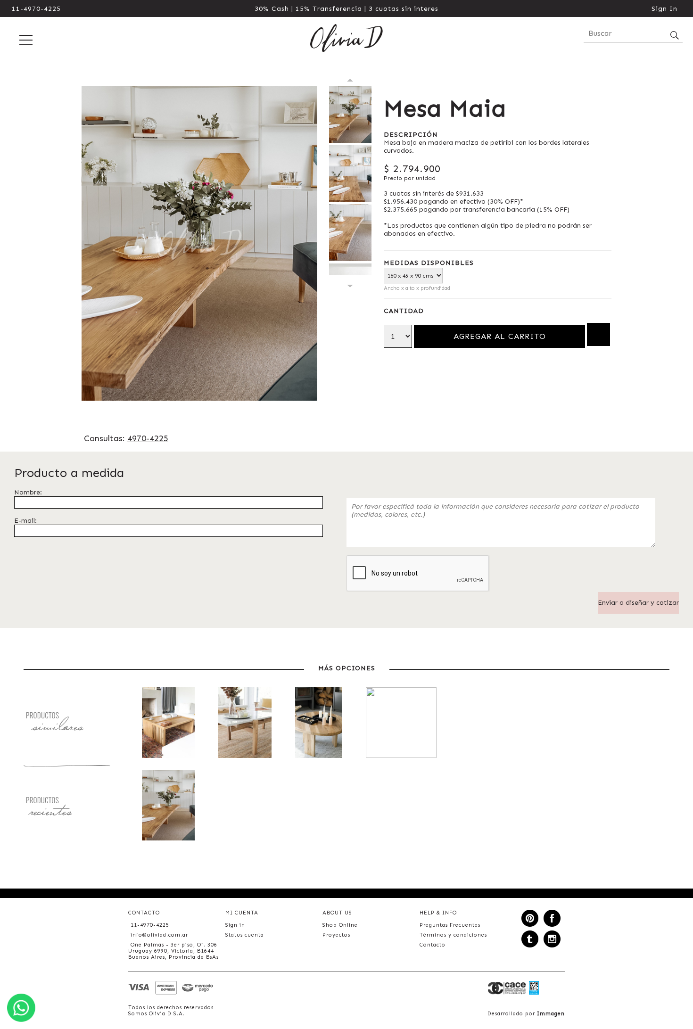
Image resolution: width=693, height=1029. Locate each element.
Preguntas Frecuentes (450, 925)
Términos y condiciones (453, 935)
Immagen (551, 1014)
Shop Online (340, 925)
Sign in (235, 925)
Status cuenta (244, 935)
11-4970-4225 (36, 9)
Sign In (664, 9)
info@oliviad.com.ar (159, 935)
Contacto (433, 945)
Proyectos (336, 935)
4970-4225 (147, 438)
